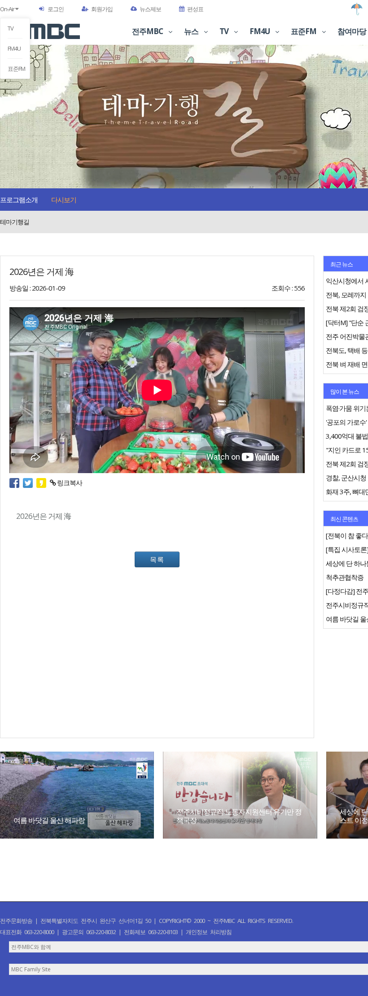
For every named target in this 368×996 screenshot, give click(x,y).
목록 (157, 559)
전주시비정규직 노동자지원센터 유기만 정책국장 (239, 816)
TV (10, 28)
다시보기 (63, 199)
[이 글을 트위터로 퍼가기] (29, 482)
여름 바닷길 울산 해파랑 (49, 820)
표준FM (15, 69)
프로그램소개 (19, 199)
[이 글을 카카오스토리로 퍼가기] (43, 482)
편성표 (195, 9)
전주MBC (148, 31)
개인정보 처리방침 (209, 932)
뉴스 (192, 31)
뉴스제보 (150, 9)
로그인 (56, 9)
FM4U (14, 48)
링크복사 (69, 482)
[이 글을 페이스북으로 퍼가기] (16, 482)
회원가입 (102, 9)
